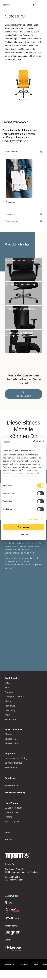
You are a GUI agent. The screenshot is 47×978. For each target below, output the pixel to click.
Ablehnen (23, 534)
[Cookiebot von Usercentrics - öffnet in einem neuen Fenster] (33, 442)
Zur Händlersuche (23, 394)
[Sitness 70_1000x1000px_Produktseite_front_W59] (23, 102)
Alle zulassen (23, 527)
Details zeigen (33, 519)
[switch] (40, 493)
